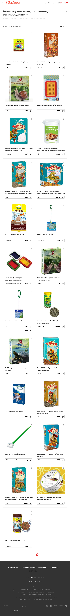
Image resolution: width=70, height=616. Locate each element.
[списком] (64, 26)
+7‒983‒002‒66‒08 (35, 577)
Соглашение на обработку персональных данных (36, 589)
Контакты (33, 571)
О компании (13, 567)
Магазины (54, 567)
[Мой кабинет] (53, 3)
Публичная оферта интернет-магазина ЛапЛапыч (36, 594)
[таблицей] (66, 26)
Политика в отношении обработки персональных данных (36, 592)
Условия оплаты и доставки (34, 567)
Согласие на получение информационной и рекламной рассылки (36, 597)
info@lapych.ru (36, 581)
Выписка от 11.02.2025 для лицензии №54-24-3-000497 (36, 599)
